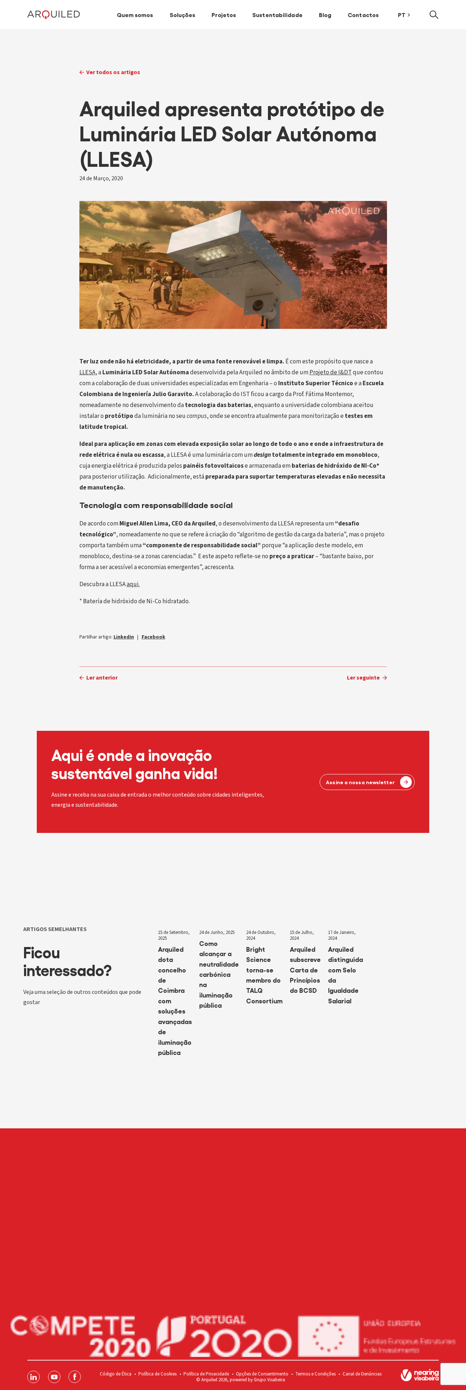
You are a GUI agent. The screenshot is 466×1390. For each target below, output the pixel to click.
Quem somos (135, 14)
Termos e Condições (315, 1374)
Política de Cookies (157, 1374)
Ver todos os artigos (113, 72)
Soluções (183, 14)
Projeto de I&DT (330, 372)
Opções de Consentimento (262, 1374)
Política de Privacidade (206, 1374)
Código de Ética (115, 1374)
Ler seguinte (363, 678)
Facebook (153, 637)
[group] (175, 999)
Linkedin (124, 637)
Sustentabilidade (277, 14)
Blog (325, 14)
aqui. (133, 584)
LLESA (87, 372)
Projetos (224, 14)
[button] (434, 15)
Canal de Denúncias (362, 1374)
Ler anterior (102, 678)
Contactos (363, 14)
